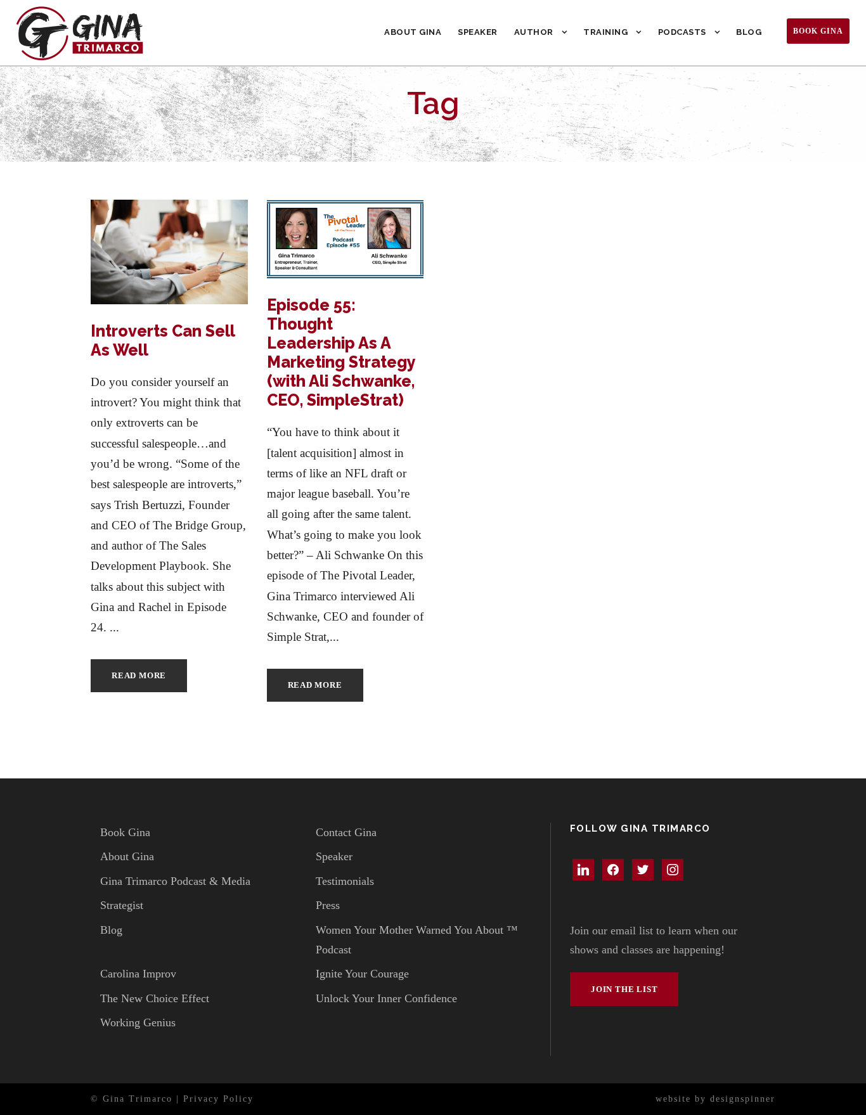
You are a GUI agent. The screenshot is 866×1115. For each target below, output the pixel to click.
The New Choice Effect (154, 998)
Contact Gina (346, 832)
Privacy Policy (218, 1099)
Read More (139, 675)
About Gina (412, 32)
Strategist (121, 905)
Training (605, 32)
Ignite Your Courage (362, 973)
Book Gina (818, 31)
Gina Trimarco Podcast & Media (175, 881)
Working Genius (138, 1022)
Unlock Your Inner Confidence (386, 998)
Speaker (478, 32)
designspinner (742, 1099)
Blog (748, 32)
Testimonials (345, 881)
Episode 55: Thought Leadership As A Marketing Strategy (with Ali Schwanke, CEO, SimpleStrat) (341, 352)
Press (328, 905)
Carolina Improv (138, 973)
